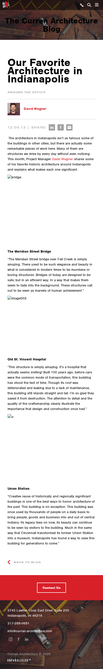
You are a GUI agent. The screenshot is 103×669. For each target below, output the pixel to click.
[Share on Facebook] (61, 127)
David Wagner (35, 109)
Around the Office (27, 92)
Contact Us (51, 588)
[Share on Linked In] (52, 127)
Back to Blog (27, 562)
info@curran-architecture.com (30, 631)
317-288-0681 (82, 5)
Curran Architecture (5, 4)
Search (89, 5)
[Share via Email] (69, 127)
